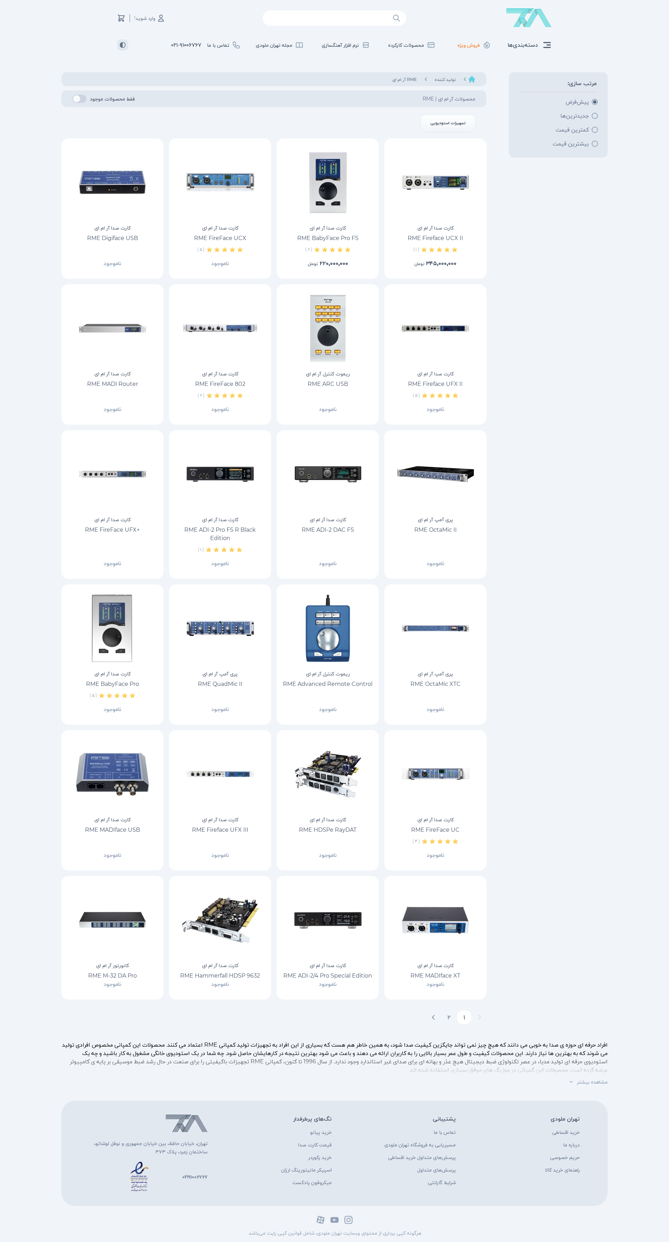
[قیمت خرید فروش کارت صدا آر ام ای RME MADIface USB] (112, 774)
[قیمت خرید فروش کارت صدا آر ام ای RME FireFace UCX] (220, 182)
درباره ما (571, 1145)
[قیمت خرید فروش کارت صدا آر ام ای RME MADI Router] (112, 328)
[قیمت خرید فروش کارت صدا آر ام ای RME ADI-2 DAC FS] (327, 474)
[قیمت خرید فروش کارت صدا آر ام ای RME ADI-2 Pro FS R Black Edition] (220, 474)
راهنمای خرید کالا (562, 1170)
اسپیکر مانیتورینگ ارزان (306, 1170)
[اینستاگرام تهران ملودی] (348, 1220)
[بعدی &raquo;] (433, 1017)
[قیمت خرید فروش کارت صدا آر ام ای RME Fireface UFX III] (220, 774)
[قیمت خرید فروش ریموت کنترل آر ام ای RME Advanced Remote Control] (327, 628)
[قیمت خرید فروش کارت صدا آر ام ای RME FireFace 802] (220, 328)
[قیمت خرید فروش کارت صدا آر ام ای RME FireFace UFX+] (112, 474)
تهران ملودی (565, 1118)
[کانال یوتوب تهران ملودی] (334, 1220)
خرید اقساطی (566, 1132)
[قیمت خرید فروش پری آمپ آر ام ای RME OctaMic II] (435, 474)
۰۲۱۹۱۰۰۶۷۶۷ (195, 1177)
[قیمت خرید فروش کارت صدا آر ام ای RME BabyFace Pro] (112, 628)
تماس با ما (444, 1132)
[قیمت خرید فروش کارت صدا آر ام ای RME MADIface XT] (435, 920)
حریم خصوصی (565, 1157)
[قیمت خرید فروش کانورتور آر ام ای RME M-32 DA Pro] (112, 920)
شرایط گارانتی (442, 1182)
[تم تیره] (122, 45)
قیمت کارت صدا (315, 1145)
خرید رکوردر (320, 1157)
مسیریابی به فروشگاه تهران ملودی (420, 1145)
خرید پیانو (321, 1132)
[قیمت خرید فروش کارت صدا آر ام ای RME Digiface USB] (112, 182)
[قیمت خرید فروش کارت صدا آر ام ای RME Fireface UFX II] (435, 328)
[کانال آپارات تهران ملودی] (320, 1220)
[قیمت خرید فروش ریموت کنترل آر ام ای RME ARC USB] (327, 328)
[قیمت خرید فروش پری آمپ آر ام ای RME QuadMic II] (220, 628)
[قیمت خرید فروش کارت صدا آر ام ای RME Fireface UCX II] (435, 182)
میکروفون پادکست (312, 1182)
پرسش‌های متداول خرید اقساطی (422, 1157)
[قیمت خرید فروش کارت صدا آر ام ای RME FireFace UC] (435, 774)
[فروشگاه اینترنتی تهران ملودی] (529, 18)
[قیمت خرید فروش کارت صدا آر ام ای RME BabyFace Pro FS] (327, 182)
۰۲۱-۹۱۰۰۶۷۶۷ (186, 45)
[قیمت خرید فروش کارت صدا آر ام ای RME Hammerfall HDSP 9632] (220, 920)
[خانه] (471, 79)
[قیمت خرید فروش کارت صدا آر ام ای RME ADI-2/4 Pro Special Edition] (327, 920)
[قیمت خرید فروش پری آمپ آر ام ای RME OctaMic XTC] (435, 628)
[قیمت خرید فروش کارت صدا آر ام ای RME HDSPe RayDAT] (327, 774)
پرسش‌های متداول (436, 1170)
